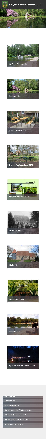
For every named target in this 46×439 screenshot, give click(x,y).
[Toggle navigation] (42, 4)
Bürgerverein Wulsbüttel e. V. (23, 4)
